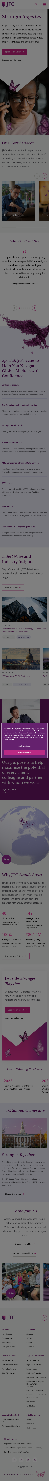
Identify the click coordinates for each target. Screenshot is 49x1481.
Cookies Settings (24, 746)
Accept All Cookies (24, 752)
